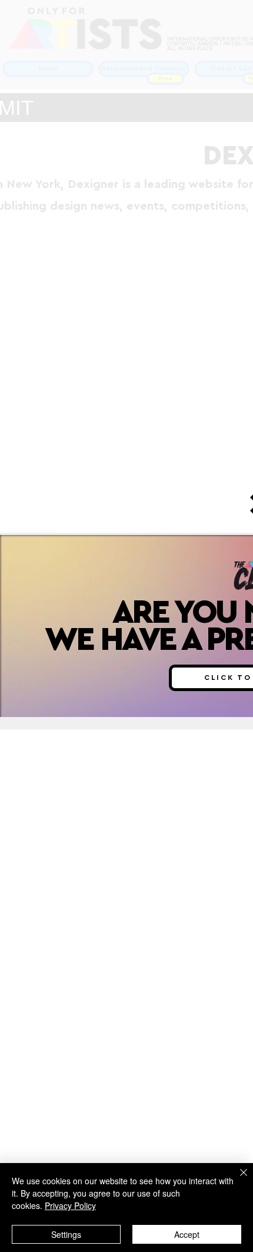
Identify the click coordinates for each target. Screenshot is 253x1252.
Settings (66, 1234)
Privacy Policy (70, 1205)
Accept (186, 1234)
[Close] (236, 1179)
